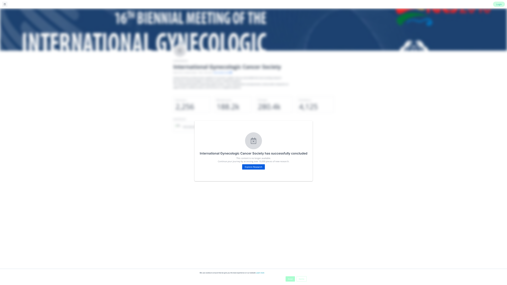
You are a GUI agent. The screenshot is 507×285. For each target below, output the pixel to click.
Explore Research (253, 167)
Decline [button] (301, 279)
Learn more (260, 273)
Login (499, 4)
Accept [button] (290, 279)
